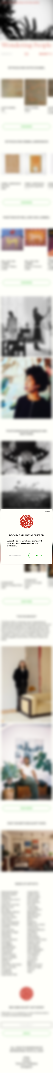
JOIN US (37, 555)
